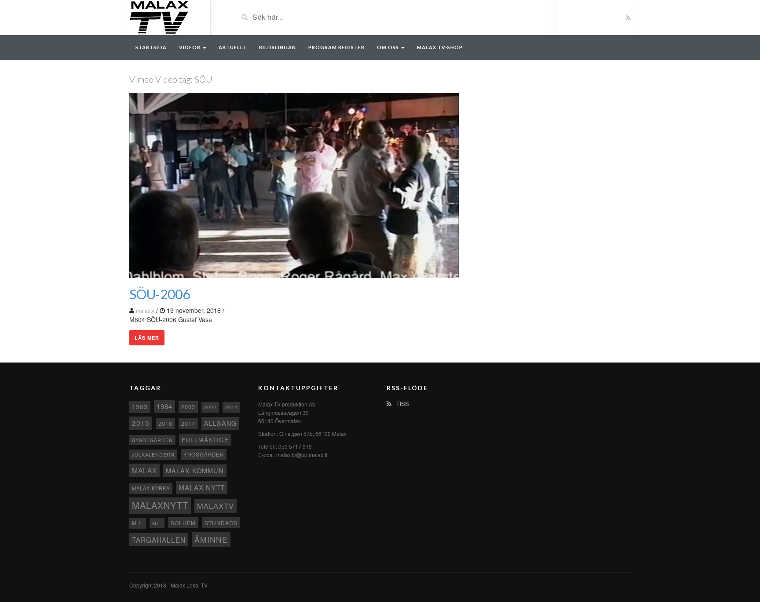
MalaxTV (215, 505)
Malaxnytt (160, 505)
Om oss (388, 47)
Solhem (183, 522)
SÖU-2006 (159, 294)
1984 (164, 406)
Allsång (220, 423)
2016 (165, 423)
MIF (157, 523)
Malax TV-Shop (440, 47)
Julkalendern (153, 454)
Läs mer (147, 337)
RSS (402, 403)
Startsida (151, 47)
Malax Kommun (195, 470)
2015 (141, 423)
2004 (210, 406)
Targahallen (159, 539)
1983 (140, 406)
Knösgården (203, 454)
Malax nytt (202, 487)
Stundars (221, 522)
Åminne (211, 539)
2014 (231, 406)
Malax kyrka (151, 488)
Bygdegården (152, 440)
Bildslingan (277, 47)
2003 (188, 407)
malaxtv (145, 310)
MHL (137, 522)
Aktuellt (233, 47)
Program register (336, 47)
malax (144, 470)
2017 (188, 423)
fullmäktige (205, 439)
